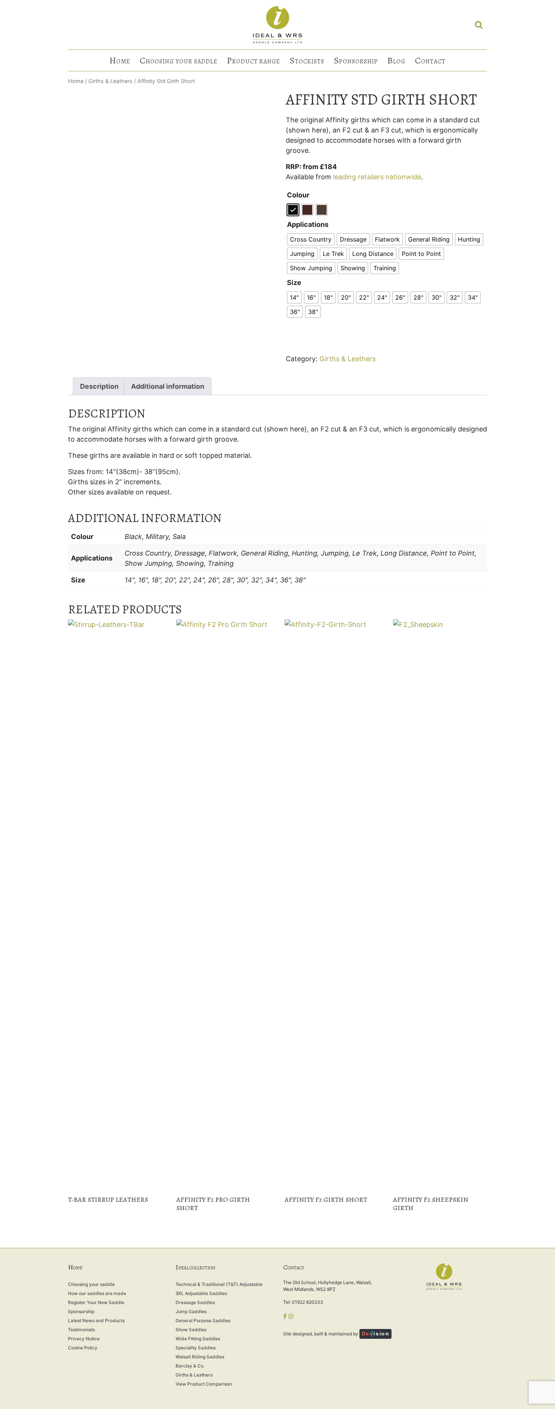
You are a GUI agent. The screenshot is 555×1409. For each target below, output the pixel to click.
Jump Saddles (191, 1311)
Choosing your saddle (178, 60)
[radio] (293, 210)
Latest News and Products (96, 1320)
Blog (396, 60)
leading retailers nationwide (377, 177)
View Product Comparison (204, 1384)
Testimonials (81, 1329)
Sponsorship (356, 60)
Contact (430, 60)
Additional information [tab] (167, 386)
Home (119, 60)
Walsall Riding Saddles (200, 1357)
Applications (307, 224)
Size (294, 282)
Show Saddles (191, 1329)
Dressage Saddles (195, 1302)
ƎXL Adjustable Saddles (201, 1293)
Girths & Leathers (110, 81)
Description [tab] (99, 386)
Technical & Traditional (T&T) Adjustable (219, 1284)
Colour (298, 195)
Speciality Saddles (196, 1347)
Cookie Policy (82, 1347)
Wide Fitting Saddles (198, 1338)
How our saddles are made (97, 1293)
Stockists (307, 60)
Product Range (253, 60)
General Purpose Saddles (203, 1320)
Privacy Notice (84, 1338)
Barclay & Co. (190, 1366)
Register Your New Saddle (96, 1302)
